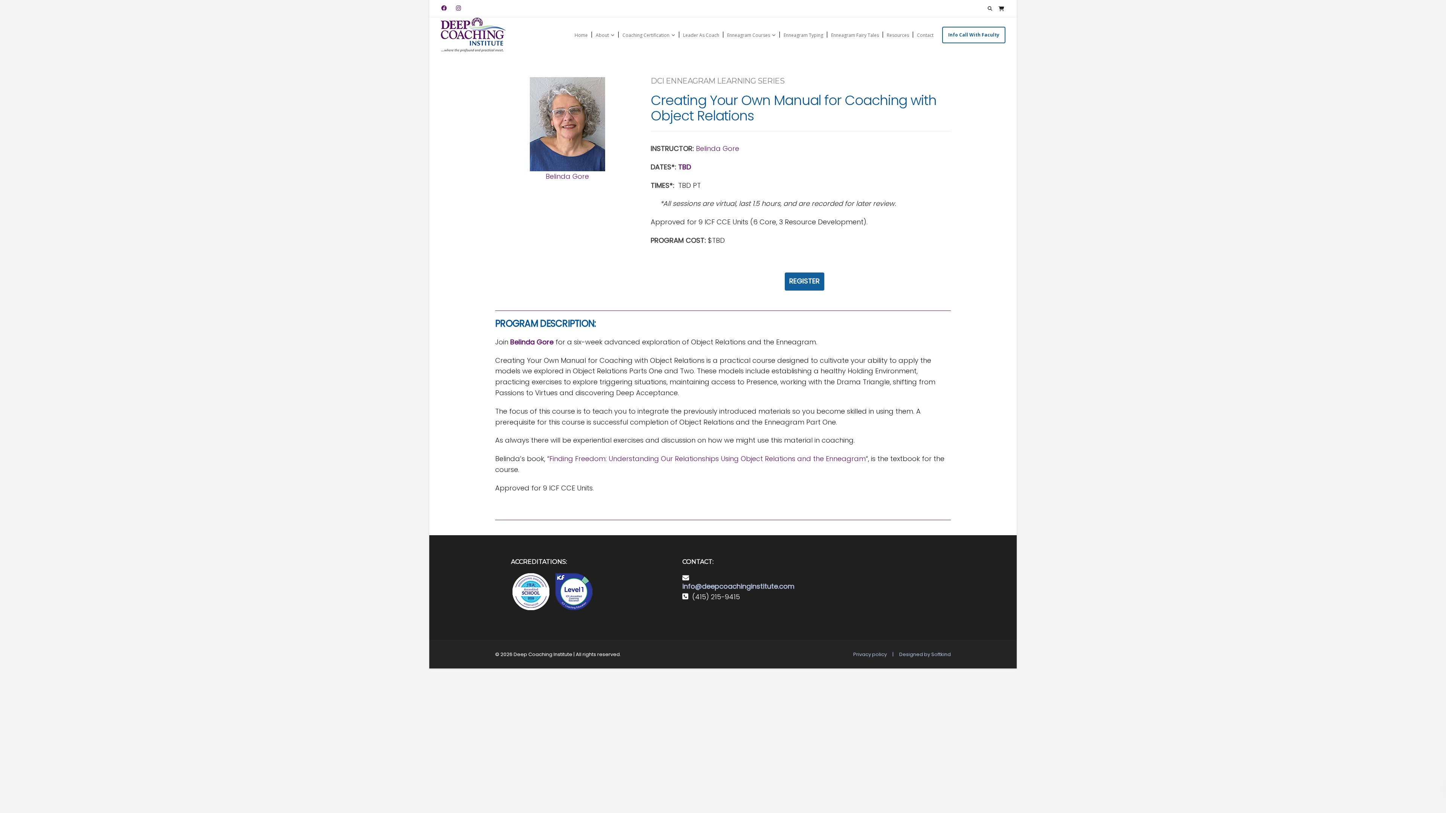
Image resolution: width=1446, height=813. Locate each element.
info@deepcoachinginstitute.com (738, 586)
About (602, 35)
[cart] (1001, 8)
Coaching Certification (646, 35)
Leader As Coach (701, 35)
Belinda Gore (567, 176)
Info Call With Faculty (973, 35)
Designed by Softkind (925, 654)
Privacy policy (870, 654)
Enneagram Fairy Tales (855, 35)
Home (581, 35)
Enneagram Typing (803, 35)
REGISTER (804, 281)
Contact (925, 35)
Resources (898, 35)
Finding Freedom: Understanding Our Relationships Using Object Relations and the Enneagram (707, 458)
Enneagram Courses (748, 35)
